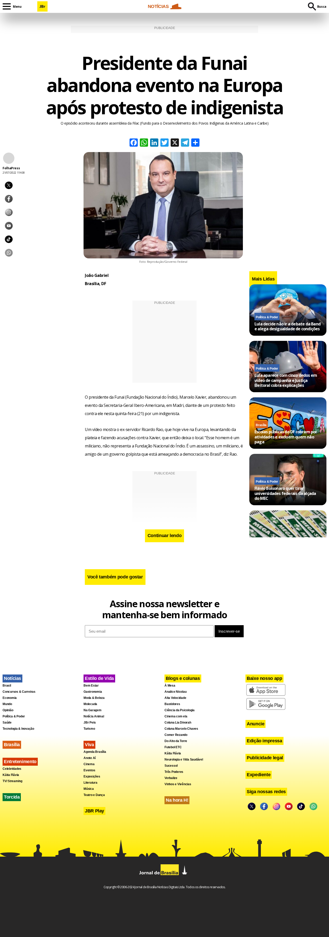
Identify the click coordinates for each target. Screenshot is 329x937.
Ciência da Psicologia (179, 710)
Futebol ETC (172, 747)
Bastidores (172, 704)
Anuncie (255, 723)
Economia (10, 698)
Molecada (90, 704)
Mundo (7, 704)
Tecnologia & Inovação (18, 728)
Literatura (90, 782)
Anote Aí (90, 758)
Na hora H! (177, 800)
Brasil (7, 685)
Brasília (261, 425)
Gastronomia (93, 692)
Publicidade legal (265, 757)
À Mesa (169, 685)
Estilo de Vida (99, 678)
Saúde (7, 722)
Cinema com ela (175, 716)
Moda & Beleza (94, 698)
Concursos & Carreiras (19, 692)
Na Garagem (93, 710)
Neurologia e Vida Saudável (183, 759)
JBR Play (94, 810)
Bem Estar (91, 685)
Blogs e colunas (183, 678)
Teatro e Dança (94, 795)
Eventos (89, 770)
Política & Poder (267, 317)
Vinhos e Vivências (177, 784)
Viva (89, 744)
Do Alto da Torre (175, 741)
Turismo (89, 728)
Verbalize (170, 778)
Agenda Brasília (95, 752)
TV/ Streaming (12, 781)
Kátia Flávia (11, 775)
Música (89, 789)
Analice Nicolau (175, 692)
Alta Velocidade (175, 698)
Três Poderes (173, 772)
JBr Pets (90, 722)
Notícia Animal (94, 716)
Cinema (89, 764)
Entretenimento (20, 761)
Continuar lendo (165, 535)
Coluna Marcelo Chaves (181, 728)
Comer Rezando (175, 735)
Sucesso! (171, 765)
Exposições (92, 776)
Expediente (258, 774)
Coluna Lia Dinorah (177, 722)
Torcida (12, 797)
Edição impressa (264, 740)
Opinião (8, 710)
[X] (175, 143)
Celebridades (12, 769)
